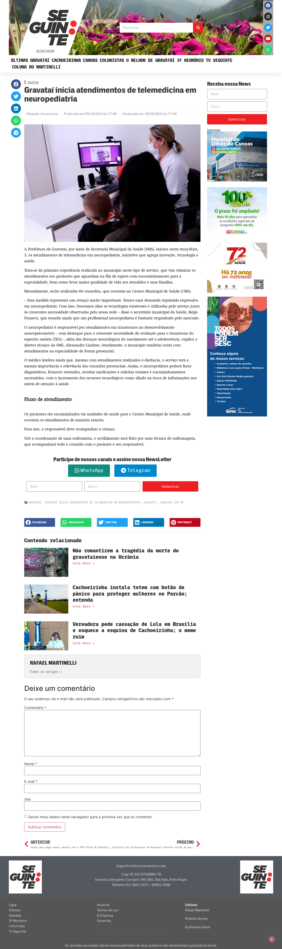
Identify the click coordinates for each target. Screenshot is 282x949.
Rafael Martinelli (197, 910)
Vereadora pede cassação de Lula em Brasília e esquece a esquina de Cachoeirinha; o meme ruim (134, 630)
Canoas (90, 60)
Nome (30, 764)
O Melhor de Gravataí (150, 60)
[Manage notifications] (271, 939)
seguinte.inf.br (172, 502)
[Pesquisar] (198, 28)
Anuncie (103, 905)
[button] (16, 84)
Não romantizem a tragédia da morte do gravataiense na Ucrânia (126, 554)
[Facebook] (268, 5)
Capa (13, 905)
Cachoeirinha (66, 60)
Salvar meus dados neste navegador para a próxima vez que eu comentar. (90, 817)
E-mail (31, 781)
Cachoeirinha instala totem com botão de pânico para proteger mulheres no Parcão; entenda (130, 594)
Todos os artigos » (46, 671)
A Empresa (105, 916)
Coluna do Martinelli (36, 67)
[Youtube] (268, 39)
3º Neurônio (190, 60)
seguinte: (150, 502)
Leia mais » (84, 563)
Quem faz (104, 921)
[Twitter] (268, 27)
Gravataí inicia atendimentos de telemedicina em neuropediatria (92, 502)
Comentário (35, 707)
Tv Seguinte (219, 60)
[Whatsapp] (268, 50)
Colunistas (112, 60)
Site (27, 799)
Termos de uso (107, 910)
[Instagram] (268, 16)
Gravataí (40, 60)
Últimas (19, 60)
